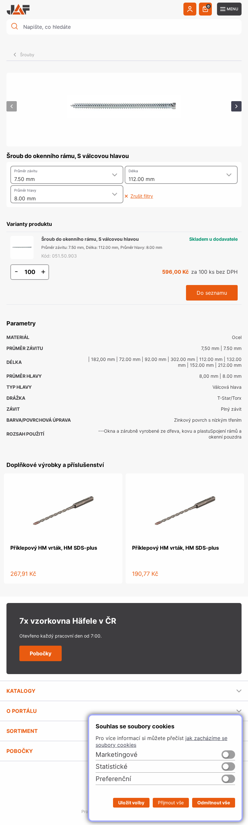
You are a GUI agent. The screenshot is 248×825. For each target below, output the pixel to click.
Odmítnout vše (213, 802)
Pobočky (40, 653)
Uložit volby (131, 802)
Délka (133, 171)
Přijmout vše (171, 802)
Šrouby (27, 54)
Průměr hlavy (25, 190)
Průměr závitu (25, 171)
